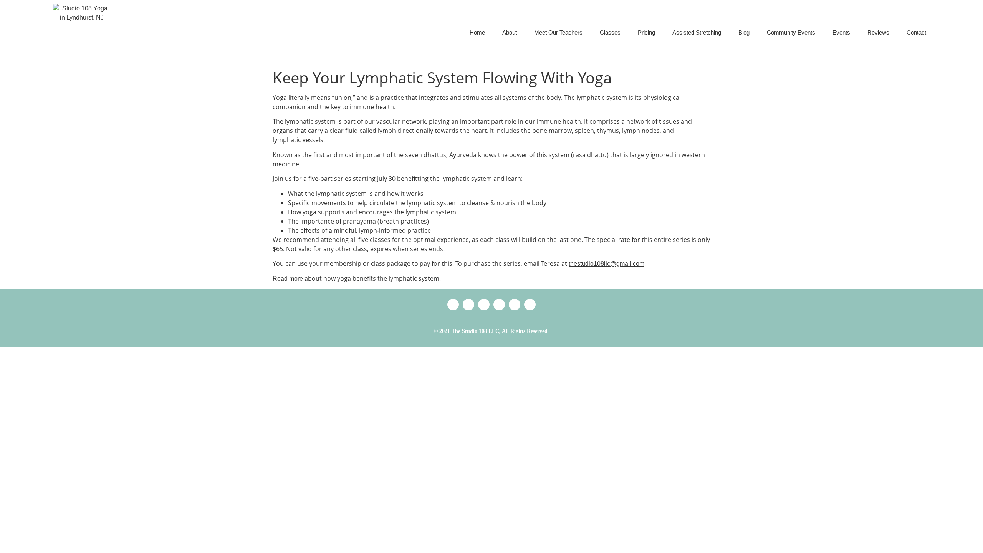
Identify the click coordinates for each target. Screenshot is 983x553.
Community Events (791, 32)
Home (477, 32)
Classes (610, 32)
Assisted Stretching (696, 32)
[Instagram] (514, 304)
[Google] (468, 304)
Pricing (646, 32)
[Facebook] (499, 304)
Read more (288, 278)
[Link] (453, 304)
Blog (744, 32)
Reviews (878, 32)
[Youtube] (530, 304)
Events (841, 32)
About (509, 32)
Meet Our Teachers (558, 32)
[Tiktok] (484, 304)
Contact (916, 32)
